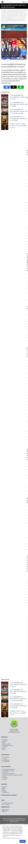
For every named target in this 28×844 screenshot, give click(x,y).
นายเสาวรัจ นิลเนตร (19, 16)
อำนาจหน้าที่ (4, 741)
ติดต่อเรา (4, 749)
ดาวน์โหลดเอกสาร (5, 792)
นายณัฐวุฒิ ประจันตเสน (19, 13)
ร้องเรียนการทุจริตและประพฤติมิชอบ (9, 795)
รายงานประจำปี (5, 772)
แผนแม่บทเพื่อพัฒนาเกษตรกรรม (8, 771)
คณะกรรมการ (4, 747)
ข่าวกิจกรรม (4, 759)
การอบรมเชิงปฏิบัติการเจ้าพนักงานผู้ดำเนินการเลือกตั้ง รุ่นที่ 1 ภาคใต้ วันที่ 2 (18, 118)
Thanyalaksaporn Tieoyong (16, 10)
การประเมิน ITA (5, 778)
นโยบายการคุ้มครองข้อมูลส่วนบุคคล (11, 838)
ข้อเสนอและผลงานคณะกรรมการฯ (8, 773)
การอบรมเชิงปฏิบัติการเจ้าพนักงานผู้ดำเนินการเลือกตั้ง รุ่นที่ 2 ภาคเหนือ (18, 104)
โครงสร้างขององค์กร (6, 744)
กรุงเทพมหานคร (17, 11)
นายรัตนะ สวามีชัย (18, 15)
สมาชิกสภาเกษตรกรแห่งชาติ (7, 745)
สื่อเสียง (3, 790)
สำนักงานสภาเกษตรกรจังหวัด (7, 803)
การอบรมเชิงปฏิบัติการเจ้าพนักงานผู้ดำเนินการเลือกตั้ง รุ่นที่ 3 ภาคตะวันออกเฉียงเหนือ (18, 111)
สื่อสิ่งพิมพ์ (4, 791)
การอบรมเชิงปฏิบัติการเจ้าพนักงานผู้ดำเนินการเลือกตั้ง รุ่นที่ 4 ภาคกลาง (18, 97)
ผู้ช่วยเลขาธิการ (11, 17)
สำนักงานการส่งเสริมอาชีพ (20, 19)
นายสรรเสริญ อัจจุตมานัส (11, 16)
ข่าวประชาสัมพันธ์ (5, 757)
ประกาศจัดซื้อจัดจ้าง (6, 761)
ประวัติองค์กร (4, 740)
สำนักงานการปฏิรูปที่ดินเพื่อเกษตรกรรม (8, 19)
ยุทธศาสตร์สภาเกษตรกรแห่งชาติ (8, 769)
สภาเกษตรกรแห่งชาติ (20, 18)
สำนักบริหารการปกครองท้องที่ (6, 20)
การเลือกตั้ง (4, 779)
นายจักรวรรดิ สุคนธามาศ (19, 12)
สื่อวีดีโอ (18, 20)
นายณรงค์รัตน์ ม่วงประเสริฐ (9, 13)
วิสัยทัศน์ (3, 742)
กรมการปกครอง (11, 11)
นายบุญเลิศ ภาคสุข (11, 15)
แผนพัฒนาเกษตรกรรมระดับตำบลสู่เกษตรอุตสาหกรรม (12, 775)
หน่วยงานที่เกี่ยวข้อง (6, 804)
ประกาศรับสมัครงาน (6, 760)
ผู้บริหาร (3, 748)
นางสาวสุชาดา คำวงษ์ (10, 12)
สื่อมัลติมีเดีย (14, 20)
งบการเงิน (4, 776)
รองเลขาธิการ (13, 18)
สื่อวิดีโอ (4, 11)
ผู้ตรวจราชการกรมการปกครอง (20, 17)
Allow (22, 841)
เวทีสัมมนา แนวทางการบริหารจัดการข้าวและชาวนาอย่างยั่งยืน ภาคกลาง (18, 125)
